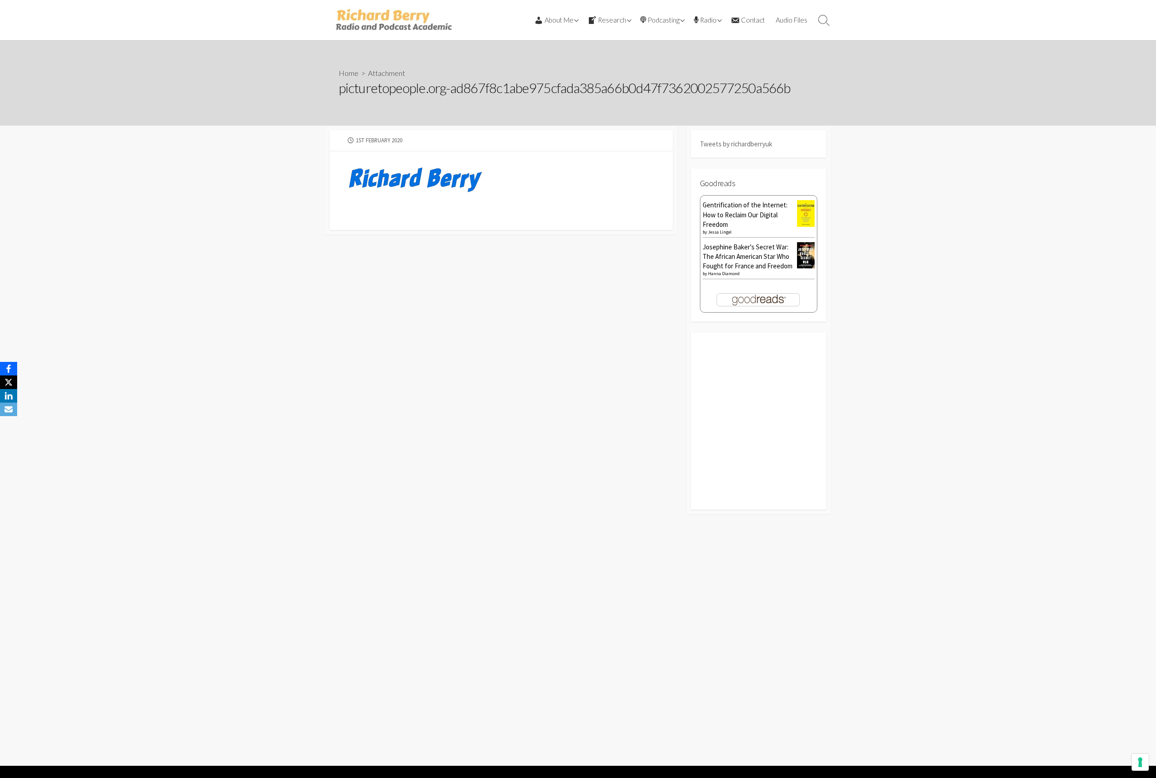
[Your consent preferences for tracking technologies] (1140, 762)
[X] (8, 382)
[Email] (8, 409)
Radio (708, 20)
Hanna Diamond (724, 274)
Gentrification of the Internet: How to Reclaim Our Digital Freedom (745, 214)
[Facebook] (8, 368)
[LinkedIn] (8, 396)
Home (349, 73)
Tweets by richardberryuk (736, 144)
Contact (753, 20)
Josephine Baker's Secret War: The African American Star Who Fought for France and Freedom (747, 256)
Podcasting (664, 20)
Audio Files (791, 20)
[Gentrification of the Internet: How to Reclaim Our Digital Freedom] (806, 212)
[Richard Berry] (393, 20)
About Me (559, 20)
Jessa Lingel (720, 232)
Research (612, 20)
